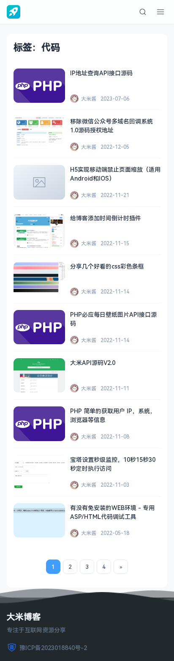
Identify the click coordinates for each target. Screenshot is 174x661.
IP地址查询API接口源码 (101, 73)
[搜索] (142, 11)
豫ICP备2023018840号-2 (53, 648)
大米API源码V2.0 (92, 363)
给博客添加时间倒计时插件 (105, 218)
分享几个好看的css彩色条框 (107, 266)
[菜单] (160, 12)
